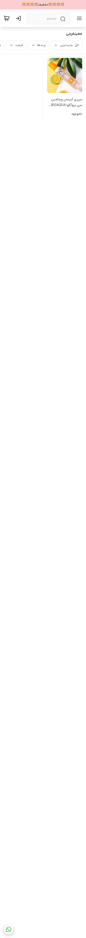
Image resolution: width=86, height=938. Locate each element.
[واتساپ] (8, 929)
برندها (41, 45)
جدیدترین (66, 45)
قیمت (19, 45)
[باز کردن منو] (78, 18)
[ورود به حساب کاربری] (19, 18)
